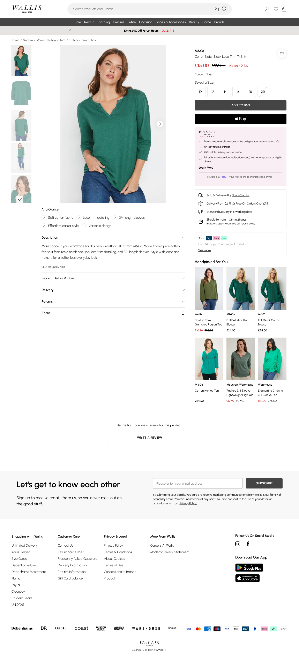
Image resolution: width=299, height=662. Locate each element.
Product (109, 578)
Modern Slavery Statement (169, 552)
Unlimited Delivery (25, 545)
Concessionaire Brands (120, 572)
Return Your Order (71, 552)
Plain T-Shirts (89, 40)
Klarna (16, 578)
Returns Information (71, 572)
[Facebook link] (248, 543)
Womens (28, 40)
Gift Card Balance (70, 578)
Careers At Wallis (162, 545)
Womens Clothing (46, 40)
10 (200, 92)
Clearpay (18, 591)
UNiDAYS (18, 605)
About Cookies (114, 559)
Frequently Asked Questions (77, 559)
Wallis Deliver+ (22, 552)
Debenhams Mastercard (29, 572)
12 (212, 92)
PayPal (16, 585)
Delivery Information (72, 565)
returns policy (248, 223)
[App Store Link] (249, 572)
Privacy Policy (113, 545)
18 (250, 92)
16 (238, 92)
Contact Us (65, 545)
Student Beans (22, 598)
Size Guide (19, 559)
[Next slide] (229, 30)
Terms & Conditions (118, 552)
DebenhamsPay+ (24, 565)
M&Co (199, 51)
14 (225, 92)
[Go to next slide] (160, 124)
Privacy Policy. (188, 503)
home (16, 40)
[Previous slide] (70, 30)
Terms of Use (113, 565)
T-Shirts (73, 40)
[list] (113, 124)
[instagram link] (237, 543)
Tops (62, 40)
